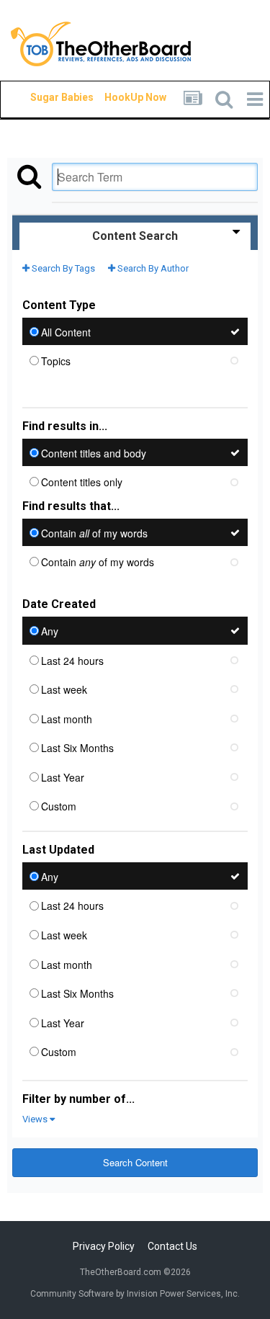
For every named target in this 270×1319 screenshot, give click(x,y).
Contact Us (172, 1246)
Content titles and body (93, 452)
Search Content (135, 1162)
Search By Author (152, 268)
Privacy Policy (104, 1246)
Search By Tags (62, 268)
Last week (64, 689)
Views (36, 1119)
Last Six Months (77, 748)
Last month (66, 718)
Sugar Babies (44, 97)
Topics (56, 361)
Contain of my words (94, 532)
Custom (58, 806)
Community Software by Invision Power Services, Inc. (135, 1294)
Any (49, 631)
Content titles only (81, 482)
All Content (66, 331)
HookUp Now (118, 97)
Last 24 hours (72, 660)
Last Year (62, 776)
